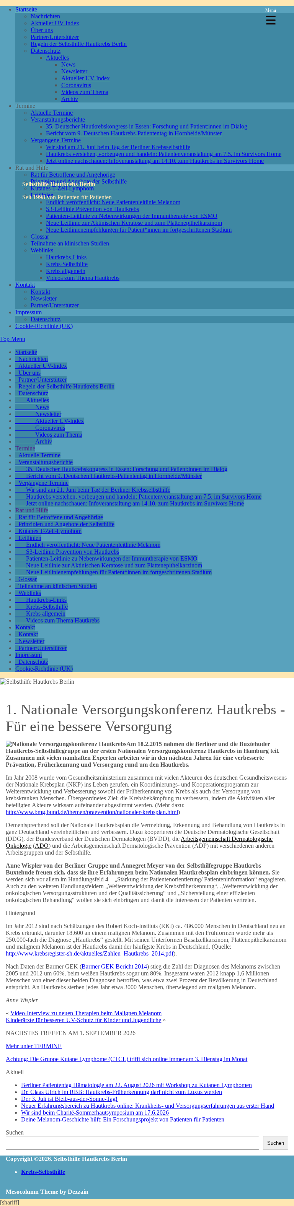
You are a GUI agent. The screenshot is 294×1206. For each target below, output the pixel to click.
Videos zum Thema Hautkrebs (82, 278)
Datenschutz (45, 50)
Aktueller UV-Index (55, 23)
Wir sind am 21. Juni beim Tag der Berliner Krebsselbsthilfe (118, 147)
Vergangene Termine (56, 140)
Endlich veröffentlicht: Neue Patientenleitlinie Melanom (113, 202)
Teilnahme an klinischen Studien (70, 243)
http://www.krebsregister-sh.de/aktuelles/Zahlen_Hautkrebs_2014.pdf (89, 953)
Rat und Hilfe (31, 510)
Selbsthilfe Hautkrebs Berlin (58, 184)
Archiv (69, 99)
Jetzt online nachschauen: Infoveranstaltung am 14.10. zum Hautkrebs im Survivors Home (155, 161)
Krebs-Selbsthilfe (67, 264)
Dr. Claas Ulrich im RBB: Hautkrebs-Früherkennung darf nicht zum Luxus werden (121, 1092)
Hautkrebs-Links (66, 257)
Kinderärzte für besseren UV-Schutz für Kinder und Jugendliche (83, 1020)
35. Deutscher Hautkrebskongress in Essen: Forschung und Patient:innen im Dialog (146, 126)
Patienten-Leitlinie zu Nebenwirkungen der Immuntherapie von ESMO (131, 216)
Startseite (26, 9)
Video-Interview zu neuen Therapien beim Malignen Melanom (86, 1013)
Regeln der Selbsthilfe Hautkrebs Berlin (79, 44)
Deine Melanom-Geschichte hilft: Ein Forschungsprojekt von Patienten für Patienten (122, 1119)
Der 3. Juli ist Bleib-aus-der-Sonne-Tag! (69, 1098)
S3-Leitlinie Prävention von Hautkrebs (92, 209)
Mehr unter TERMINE (34, 1046)
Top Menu (12, 339)
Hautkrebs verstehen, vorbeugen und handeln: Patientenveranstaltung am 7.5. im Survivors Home (163, 154)
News (68, 64)
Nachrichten (45, 16)
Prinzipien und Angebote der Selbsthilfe (66, 524)
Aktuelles (57, 57)
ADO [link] (42, 845)
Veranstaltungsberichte (58, 119)
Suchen (15, 1132)
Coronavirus (76, 85)
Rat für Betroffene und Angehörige (73, 174)
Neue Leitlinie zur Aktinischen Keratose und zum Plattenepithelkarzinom (134, 222)
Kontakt (25, 284)
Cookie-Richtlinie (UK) (44, 326)
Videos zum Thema (84, 92)
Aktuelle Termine (52, 112)
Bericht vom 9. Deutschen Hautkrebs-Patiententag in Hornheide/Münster (134, 133)
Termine (25, 448)
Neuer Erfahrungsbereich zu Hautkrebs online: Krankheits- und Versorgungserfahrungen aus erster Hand (147, 1105)
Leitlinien (29, 538)
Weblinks (42, 250)
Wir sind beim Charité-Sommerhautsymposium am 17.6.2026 (95, 1112)
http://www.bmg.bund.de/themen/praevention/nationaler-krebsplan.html (92, 812)
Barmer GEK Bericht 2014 (114, 966)
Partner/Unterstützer (55, 37)
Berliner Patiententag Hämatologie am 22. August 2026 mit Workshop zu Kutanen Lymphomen (136, 1085)
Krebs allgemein (65, 271)
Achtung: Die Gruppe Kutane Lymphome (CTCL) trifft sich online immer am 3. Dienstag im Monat (126, 1059)
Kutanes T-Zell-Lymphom (50, 531)
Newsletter (74, 71)
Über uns (42, 30)
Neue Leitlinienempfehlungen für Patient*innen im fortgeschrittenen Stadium (139, 229)
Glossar (40, 236)
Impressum (28, 312)
